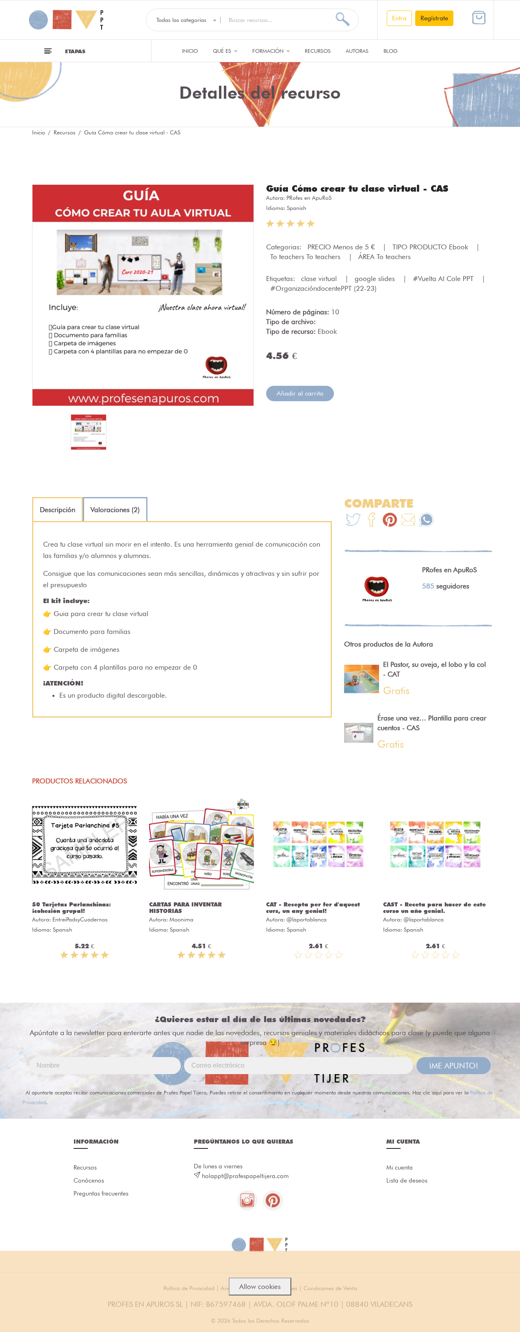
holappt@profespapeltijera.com (245, 1176)
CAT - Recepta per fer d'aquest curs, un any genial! (313, 907)
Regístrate (434, 18)
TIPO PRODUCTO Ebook (431, 247)
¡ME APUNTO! (453, 1065)
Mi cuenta (399, 1167)
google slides (376, 279)
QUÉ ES (223, 51)
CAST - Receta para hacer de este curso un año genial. (434, 907)
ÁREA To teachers (384, 257)
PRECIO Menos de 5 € (342, 247)
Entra (399, 18)
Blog (391, 51)
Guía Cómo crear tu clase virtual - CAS (357, 188)
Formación (268, 51)
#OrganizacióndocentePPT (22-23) (323, 288)
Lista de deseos (406, 1180)
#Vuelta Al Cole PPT (444, 279)
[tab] (57, 510)
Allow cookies (260, 1286)
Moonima (181, 919)
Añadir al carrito (300, 393)
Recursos (318, 51)
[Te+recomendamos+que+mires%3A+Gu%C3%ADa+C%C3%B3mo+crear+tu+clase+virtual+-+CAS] (371, 520)
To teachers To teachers (306, 257)
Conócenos (89, 1180)
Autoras (357, 51)
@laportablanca (306, 919)
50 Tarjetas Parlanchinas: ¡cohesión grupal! (71, 907)
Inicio (190, 51)
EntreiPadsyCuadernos (80, 919)
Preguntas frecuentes (101, 1193)
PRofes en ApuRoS (309, 198)
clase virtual (320, 279)
